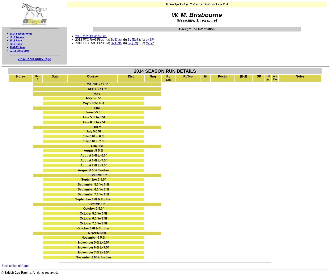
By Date (116, 39)
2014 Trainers (17, 37)
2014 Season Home (21, 33)
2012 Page (16, 40)
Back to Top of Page (15, 265)
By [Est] (133, 39)
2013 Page (16, 44)
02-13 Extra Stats (19, 50)
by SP (150, 39)
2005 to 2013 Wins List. (91, 36)
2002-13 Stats (17, 47)
